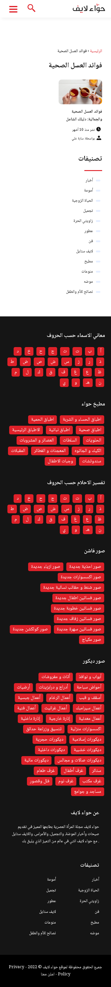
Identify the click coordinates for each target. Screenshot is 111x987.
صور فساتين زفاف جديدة (79, 619)
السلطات (70, 440)
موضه (88, 281)
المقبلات (18, 451)
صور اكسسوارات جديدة (81, 577)
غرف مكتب (91, 781)
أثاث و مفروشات (55, 677)
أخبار (89, 180)
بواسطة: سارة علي (83, 139)
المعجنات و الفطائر (50, 451)
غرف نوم (65, 781)
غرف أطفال (73, 771)
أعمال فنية (26, 708)
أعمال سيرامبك (88, 708)
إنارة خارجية (59, 719)
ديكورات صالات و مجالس (79, 760)
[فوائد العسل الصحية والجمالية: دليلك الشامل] (80, 92)
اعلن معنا (47, 974)
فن (91, 241)
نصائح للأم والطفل (79, 292)
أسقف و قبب (90, 698)
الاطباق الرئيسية (26, 430)
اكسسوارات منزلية (85, 729)
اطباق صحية (90, 430)
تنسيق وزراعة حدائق (44, 729)
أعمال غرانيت (55, 708)
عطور (88, 231)
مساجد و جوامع (87, 792)
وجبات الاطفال (60, 461)
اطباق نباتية (59, 430)
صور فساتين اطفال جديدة (78, 598)
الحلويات (93, 440)
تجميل (88, 211)
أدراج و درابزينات (53, 687)
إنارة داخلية (30, 719)
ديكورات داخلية (51, 750)
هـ (88, 383)
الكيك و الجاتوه (88, 451)
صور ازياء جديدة (45, 567)
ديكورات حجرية (49, 740)
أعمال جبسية (29, 698)
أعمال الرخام (59, 698)
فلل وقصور (39, 781)
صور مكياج (91, 640)
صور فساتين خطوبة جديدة (77, 608)
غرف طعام (46, 771)
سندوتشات (91, 461)
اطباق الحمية (42, 420)
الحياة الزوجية (82, 200)
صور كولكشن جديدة (30, 629)
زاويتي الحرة (83, 221)
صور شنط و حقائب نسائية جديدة (72, 588)
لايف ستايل (84, 251)
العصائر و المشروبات (37, 440)
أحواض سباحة (89, 687)
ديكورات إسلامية (86, 740)
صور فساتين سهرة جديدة (79, 629)
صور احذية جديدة (85, 567)
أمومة (88, 190)
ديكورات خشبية (87, 750)
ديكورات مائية (36, 760)
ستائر (96, 771)
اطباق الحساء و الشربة (82, 420)
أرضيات (23, 687)
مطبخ (88, 261)
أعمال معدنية (90, 719)
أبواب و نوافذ (90, 677)
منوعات (87, 271)
